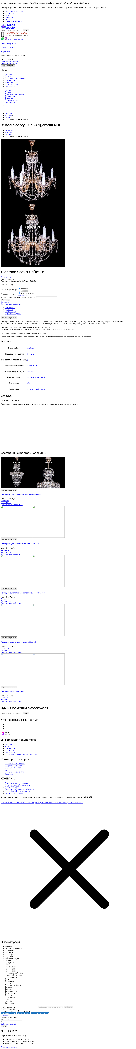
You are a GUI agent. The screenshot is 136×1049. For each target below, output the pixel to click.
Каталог (9, 74)
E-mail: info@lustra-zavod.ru (17, 791)
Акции (8, 76)
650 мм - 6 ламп (28, 293)
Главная (8, 114)
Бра (7, 770)
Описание (10, 308)
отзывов (6, 277)
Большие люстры (13, 768)
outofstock (10, 118)
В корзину (5, 300)
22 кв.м (30, 354)
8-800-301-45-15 (17, 32)
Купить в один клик (9, 318)
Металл (31, 371)
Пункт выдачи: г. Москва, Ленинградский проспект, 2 (18, 784)
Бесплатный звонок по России (19, 789)
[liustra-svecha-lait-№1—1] (33, 202)
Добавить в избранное (12, 304)
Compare (5, 302)
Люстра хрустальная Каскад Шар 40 (18, 642)
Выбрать (68, 1007)
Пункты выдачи (13, 314)
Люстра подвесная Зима (12, 691)
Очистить (23, 295)
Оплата (9, 82)
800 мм (30, 348)
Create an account (9, 1047)
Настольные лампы (14, 772)
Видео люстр (11, 84)
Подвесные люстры (14, 766)
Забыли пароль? (8, 1024)
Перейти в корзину (10, 61)
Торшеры (9, 774)
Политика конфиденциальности (21, 754)
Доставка (10, 80)
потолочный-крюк (36, 389)
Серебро (24, 291)
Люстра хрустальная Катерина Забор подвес (23, 593)
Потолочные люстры (15, 764)
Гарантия (9, 750)
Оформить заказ (9, 63)
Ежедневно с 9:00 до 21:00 (16, 793)
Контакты (10, 86)
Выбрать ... (6, 503)
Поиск (26, 30)
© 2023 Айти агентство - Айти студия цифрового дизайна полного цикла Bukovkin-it (42, 803)
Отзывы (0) (10, 312)
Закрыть (5, 1015)
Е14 (28, 383)
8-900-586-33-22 (15, 39)
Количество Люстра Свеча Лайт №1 (18, 297)
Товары (8, 116)
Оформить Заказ (23, 1013)
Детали (9, 310)
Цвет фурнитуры (9, 290)
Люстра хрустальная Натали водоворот (20, 494)
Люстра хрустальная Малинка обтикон (20, 544)
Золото (24, 289)
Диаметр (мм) (7, 294)
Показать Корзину (8, 1013)
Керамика (32, 366)
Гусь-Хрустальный (36, 377)
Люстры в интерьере (15, 78)
